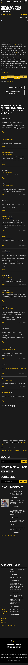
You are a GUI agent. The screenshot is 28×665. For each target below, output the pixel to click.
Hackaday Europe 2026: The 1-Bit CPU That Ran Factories (17, 502)
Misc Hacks (10, 82)
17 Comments (23, 14)
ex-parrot (4, 138)
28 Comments (15, 614)
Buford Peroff (6, 392)
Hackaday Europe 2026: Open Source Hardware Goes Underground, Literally (17, 512)
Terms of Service (7, 657)
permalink (5, 72)
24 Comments (15, 506)
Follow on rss (9, 471)
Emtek (4, 379)
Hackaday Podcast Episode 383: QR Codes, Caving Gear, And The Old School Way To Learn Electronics (17, 586)
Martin (4, 236)
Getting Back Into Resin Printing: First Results (17, 528)
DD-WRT (15, 45)
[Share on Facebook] (1, 17)
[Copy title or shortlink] (9, 17)
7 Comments (14, 517)
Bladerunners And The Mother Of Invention (17, 521)
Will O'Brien (7, 14)
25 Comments (15, 532)
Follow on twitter (4, 471)
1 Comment (14, 574)
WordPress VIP (17, 660)
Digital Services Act (16, 657)
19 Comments (15, 497)
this (16, 52)
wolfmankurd (6, 152)
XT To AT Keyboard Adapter (12, 87)
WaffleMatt (5, 216)
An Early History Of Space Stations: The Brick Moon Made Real (17, 493)
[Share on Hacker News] (5, 17)
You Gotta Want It (15, 577)
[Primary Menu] (26, 1)
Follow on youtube (7, 471)
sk (2, 364)
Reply (3, 132)
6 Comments (14, 592)
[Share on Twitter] (3, 17)
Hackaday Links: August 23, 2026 (17, 570)
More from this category (8, 535)
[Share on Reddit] (7, 17)
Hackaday (14, 1)
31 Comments (15, 525)
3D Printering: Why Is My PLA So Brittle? (17, 610)
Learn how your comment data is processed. (14, 450)
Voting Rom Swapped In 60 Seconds (12, 92)
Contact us (12, 471)
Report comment (22, 132)
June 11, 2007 (23, 17)
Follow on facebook (2, 471)
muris (3, 275)
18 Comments (15, 580)
